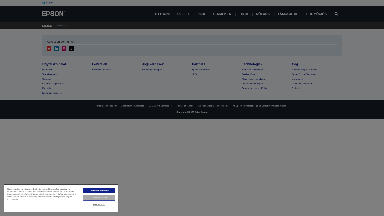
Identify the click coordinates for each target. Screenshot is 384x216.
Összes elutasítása (99, 197)
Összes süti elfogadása (99, 190)
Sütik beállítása (99, 205)
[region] (61, 198)
